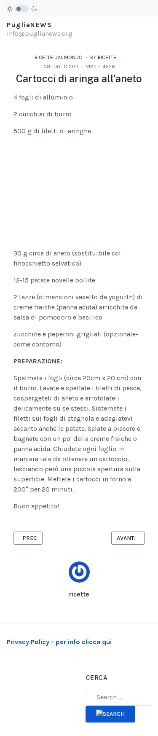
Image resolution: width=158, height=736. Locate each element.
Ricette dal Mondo (59, 57)
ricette (79, 594)
